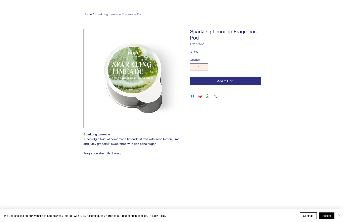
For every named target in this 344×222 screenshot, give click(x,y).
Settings (308, 216)
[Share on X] (215, 96)
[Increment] (205, 67)
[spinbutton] (199, 67)
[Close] (339, 215)
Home (87, 14)
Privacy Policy (157, 216)
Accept (326, 216)
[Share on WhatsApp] (207, 96)
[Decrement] (193, 67)
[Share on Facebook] (192, 96)
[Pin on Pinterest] (200, 96)
